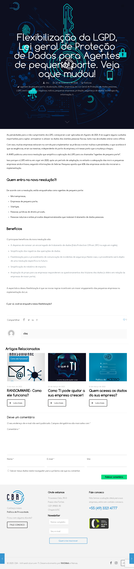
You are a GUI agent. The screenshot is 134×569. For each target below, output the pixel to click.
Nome (10, 459)
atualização (51, 86)
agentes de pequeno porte (32, 86)
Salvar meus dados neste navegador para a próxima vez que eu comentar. (45, 470)
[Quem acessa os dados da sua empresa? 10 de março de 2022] (131, 558)
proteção (79, 90)
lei (76, 86)
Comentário (13, 429)
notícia (51, 90)
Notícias (88, 82)
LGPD (18, 90)
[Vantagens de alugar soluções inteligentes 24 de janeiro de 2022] (2, 558)
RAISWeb (65, 563)
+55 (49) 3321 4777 (103, 508)
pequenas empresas (64, 90)
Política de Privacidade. (18, 512)
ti (73, 94)
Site (88, 459)
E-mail (50, 459)
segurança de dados (94, 90)
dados (61, 86)
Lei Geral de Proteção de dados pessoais (97, 86)
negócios (42, 90)
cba (47, 82)
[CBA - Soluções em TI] (14, 6)
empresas (69, 86)
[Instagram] (116, 563)
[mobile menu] (123, 6)
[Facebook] (111, 563)
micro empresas (30, 90)
